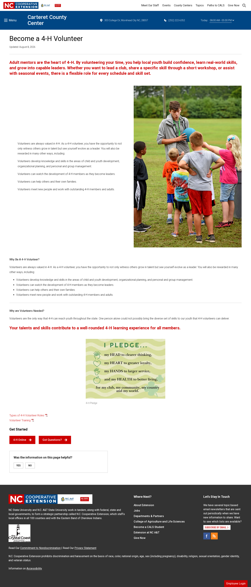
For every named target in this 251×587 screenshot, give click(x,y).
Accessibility (34, 568)
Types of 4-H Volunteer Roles (26, 415)
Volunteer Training (20, 420)
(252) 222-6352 (176, 20)
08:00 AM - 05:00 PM (221, 20)
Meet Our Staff (150, 5)
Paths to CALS (216, 5)
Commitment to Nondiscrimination (40, 548)
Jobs (137, 510)
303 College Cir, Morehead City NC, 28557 (126, 20)
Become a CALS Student (149, 527)
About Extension (144, 505)
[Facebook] (206, 536)
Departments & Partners (149, 516)
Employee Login (236, 583)
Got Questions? (52, 439)
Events (166, 5)
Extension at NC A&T (146, 532)
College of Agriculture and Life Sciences (159, 521)
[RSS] (214, 536)
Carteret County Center (47, 20)
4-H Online (19, 439)
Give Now (233, 5)
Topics (200, 5)
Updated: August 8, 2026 (22, 47)
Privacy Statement (85, 548)
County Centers (183, 5)
